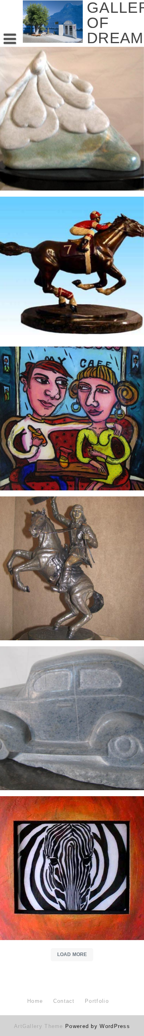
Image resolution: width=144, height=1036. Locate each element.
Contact (64, 1001)
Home (35, 1001)
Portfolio (97, 1001)
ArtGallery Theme (39, 1026)
